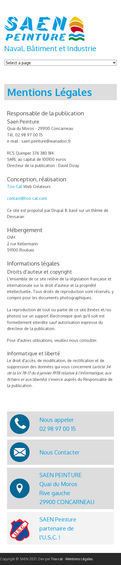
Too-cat (57, 559)
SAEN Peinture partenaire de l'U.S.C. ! (57, 528)
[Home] (44, 39)
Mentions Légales (79, 559)
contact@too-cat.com (27, 198)
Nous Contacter (59, 452)
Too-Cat (14, 186)
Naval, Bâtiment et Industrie (50, 48)
